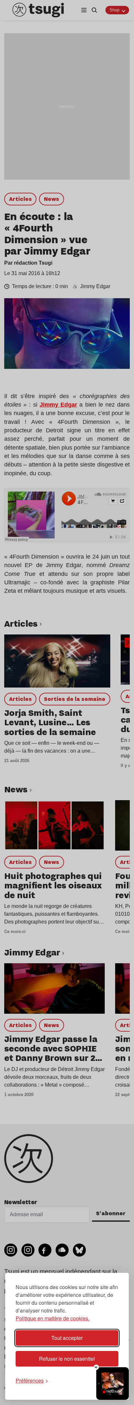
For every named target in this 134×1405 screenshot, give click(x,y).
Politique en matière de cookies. (52, 1318)
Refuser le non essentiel (67, 1358)
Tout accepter (67, 1338)
